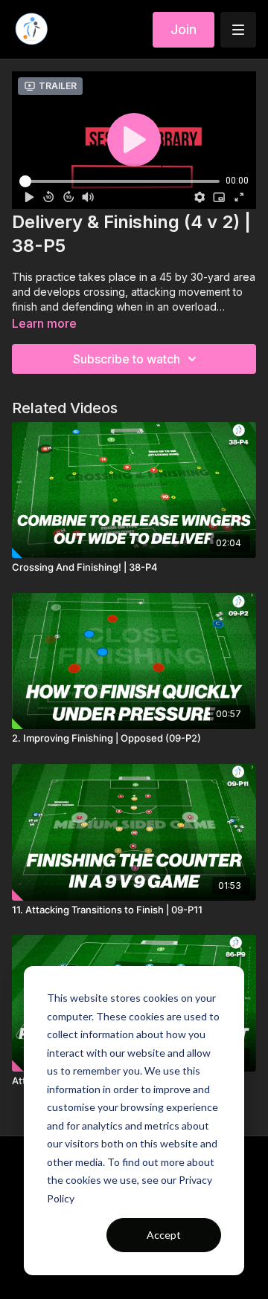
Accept (164, 1234)
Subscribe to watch (126, 359)
